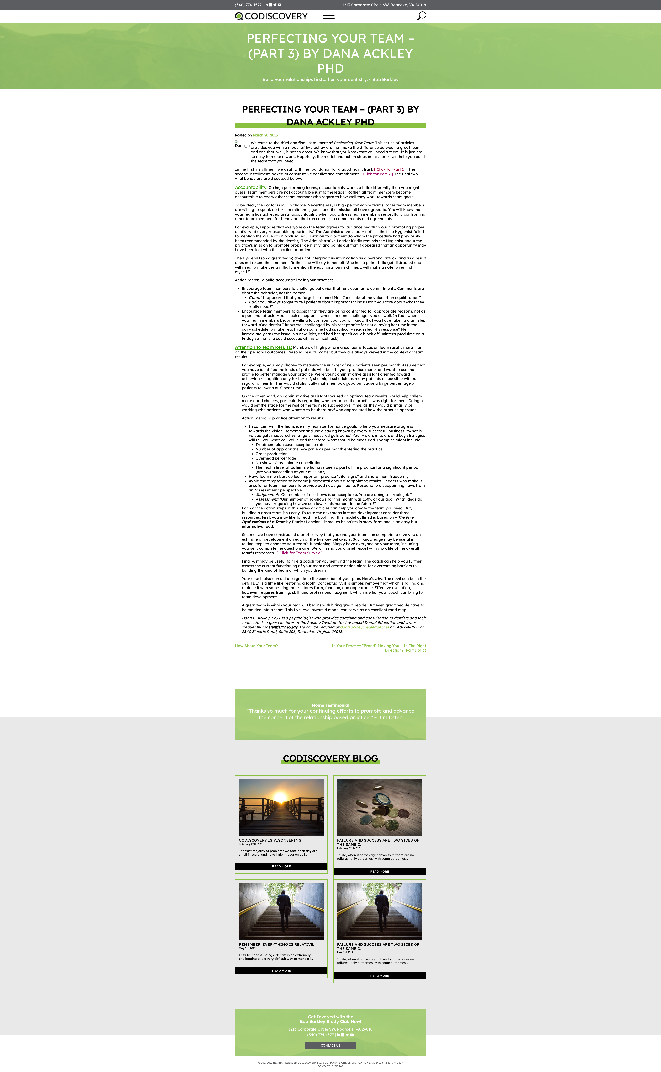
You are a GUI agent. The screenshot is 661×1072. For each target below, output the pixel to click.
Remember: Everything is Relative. (276, 950)
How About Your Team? (256, 645)
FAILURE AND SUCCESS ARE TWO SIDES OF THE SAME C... (378, 848)
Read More (281, 873)
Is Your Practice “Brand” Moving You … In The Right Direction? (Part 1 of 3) (379, 648)
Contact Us (330, 1052)
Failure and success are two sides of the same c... (378, 952)
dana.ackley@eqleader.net (364, 627)
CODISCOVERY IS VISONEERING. (270, 846)
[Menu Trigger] (329, 16)
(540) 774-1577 (320, 1041)
